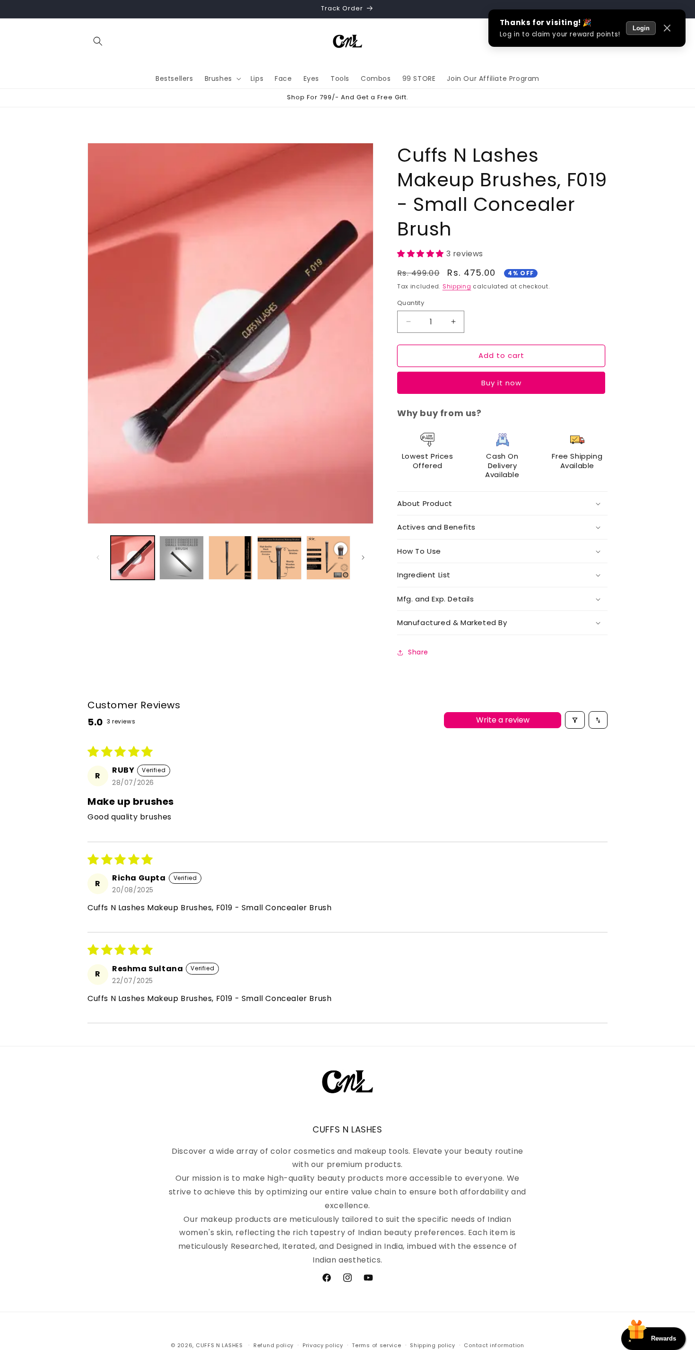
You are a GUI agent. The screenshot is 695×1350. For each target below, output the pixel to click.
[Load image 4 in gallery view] (279, 558)
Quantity (410, 302)
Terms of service (376, 1345)
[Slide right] (363, 557)
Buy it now (501, 383)
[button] (97, 41)
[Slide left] (97, 557)
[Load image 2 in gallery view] (181, 558)
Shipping (457, 286)
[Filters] (575, 719)
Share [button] (418, 652)
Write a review (503, 719)
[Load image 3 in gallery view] (230, 558)
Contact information (494, 1345)
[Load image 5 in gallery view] (328, 558)
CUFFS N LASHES (219, 1345)
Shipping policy (432, 1345)
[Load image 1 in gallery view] (133, 558)
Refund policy (273, 1345)
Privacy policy (323, 1345)
